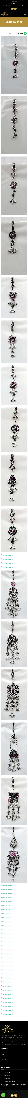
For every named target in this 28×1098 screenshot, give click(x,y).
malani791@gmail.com (14, 3)
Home (3, 1054)
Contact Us (5, 1062)
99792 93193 (7, 1075)
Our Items (4, 1059)
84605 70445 (14, 1)
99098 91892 (7, 1078)
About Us (4, 1056)
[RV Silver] (5, 14)
